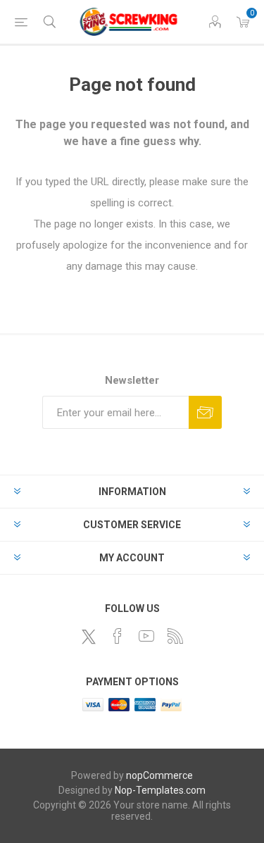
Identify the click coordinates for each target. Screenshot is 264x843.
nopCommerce (159, 775)
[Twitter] (88, 636)
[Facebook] (117, 636)
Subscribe (205, 412)
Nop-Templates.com (160, 790)
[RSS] (175, 636)
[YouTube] (146, 636)
